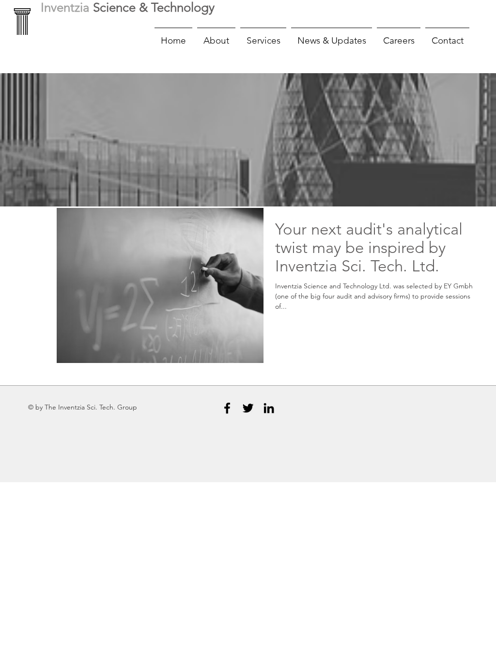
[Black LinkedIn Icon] (269, 408)
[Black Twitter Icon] (248, 408)
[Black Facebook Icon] (227, 408)
